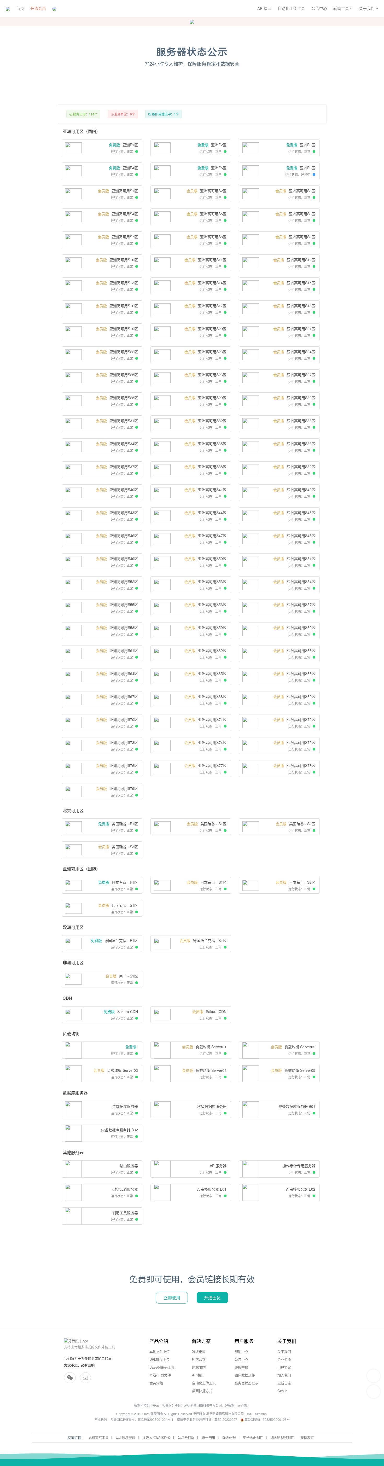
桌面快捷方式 (202, 1390)
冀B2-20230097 (225, 1419)
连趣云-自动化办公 (156, 1437)
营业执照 (101, 1419)
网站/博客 (199, 1367)
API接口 (264, 8)
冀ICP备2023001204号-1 (155, 1419)
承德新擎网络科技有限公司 (203, 1405)
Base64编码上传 (161, 1367)
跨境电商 (199, 1351)
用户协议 (284, 1367)
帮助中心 (241, 1351)
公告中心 (319, 8)
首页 (20, 8)
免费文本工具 (98, 1437)
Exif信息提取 (125, 1437)
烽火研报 (229, 1437)
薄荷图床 (156, 1413)
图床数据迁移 (245, 1374)
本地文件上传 (159, 1351)
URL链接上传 (159, 1359)
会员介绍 (156, 1382)
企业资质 (284, 1359)
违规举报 (241, 1367)
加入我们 (284, 1374)
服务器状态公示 (246, 1382)
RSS (249, 1413)
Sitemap (261, 1413)
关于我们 (284, 1351)
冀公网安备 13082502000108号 (267, 1419)
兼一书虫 (208, 1437)
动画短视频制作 (282, 1437)
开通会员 (38, 8)
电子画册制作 (253, 1437)
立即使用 (172, 1298)
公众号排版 (186, 1437)
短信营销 (199, 1359)
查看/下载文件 (160, 1374)
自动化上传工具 (291, 8)
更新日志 (284, 1382)
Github (282, 1390)
